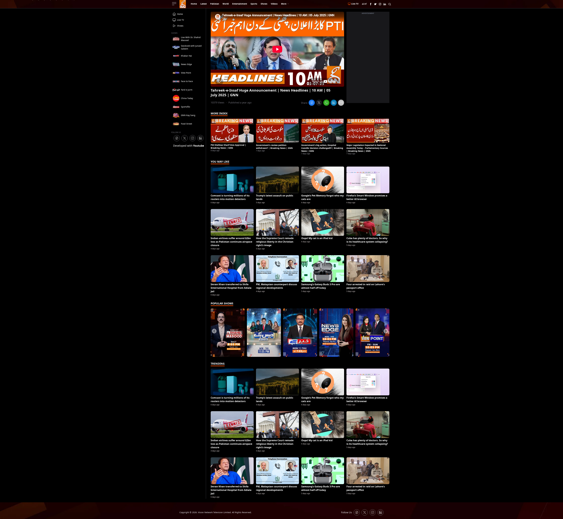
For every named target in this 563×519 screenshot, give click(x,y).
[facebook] (312, 103)
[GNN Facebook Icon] (370, 4)
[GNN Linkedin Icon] (385, 4)
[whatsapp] (326, 103)
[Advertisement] (367, 59)
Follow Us (346, 512)
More (283, 3)
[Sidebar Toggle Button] (174, 4)
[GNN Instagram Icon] (380, 4)
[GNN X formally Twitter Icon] (375, 4)
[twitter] (319, 103)
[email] (341, 103)
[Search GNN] (389, 4)
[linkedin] (334, 103)
